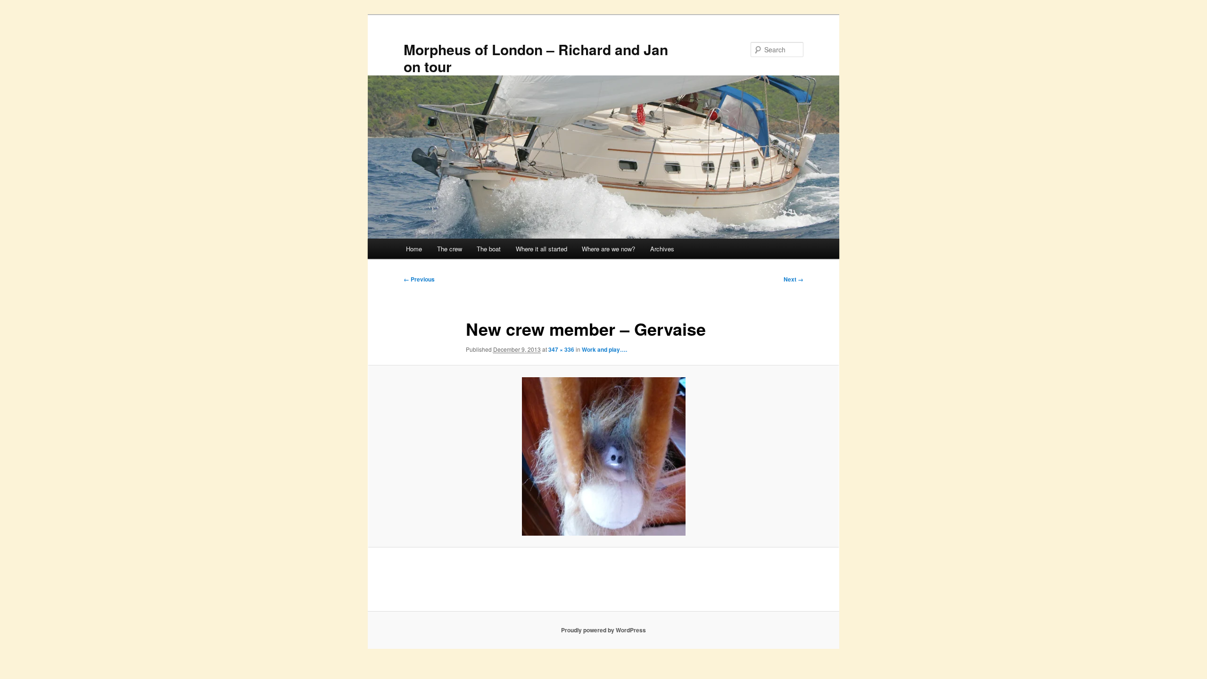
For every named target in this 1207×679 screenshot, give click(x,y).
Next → (793, 279)
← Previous (419, 279)
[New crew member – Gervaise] (603, 456)
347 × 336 (561, 349)
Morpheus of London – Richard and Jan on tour (536, 57)
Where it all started (541, 248)
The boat (489, 248)
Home (414, 248)
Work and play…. (604, 349)
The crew (449, 248)
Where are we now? (608, 248)
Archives (662, 248)
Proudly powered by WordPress (603, 630)
